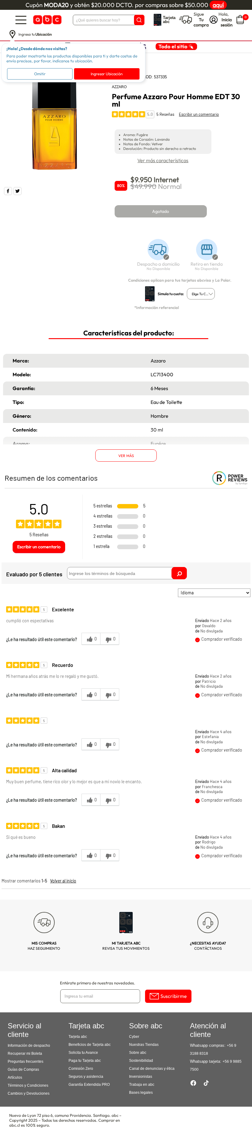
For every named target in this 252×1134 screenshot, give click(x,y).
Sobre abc (137, 1052)
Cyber (134, 1036)
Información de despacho (29, 1045)
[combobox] (201, 293)
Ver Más (126, 455)
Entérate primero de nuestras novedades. (97, 982)
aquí (218, 5)
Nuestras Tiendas (144, 1044)
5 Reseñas (165, 114)
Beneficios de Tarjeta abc (90, 1044)
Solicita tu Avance (83, 1052)
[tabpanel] (54, 124)
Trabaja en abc (141, 1084)
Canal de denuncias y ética (152, 1068)
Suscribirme (173, 996)
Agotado (160, 211)
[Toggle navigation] (21, 20)
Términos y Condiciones (28, 1085)
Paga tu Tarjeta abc (85, 1060)
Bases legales (141, 1092)
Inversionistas (140, 1076)
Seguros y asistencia (86, 1076)
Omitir (39, 73)
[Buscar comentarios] (179, 573)
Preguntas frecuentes (25, 1061)
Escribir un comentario (199, 114)
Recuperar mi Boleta (25, 1053)
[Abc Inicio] (46, 20)
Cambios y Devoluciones (28, 1093)
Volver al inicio (63, 880)
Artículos (15, 1077)
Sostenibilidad (141, 1060)
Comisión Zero (81, 1068)
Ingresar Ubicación (107, 73)
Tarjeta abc (78, 1036)
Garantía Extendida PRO (89, 1084)
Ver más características (162, 160)
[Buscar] (139, 20)
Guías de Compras (23, 1069)
